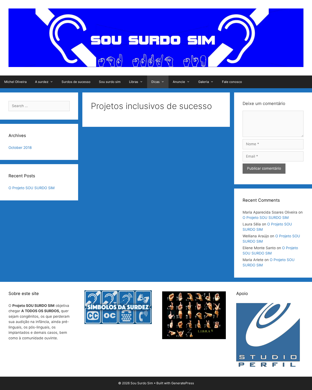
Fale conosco (232, 82)
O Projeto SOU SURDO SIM (31, 188)
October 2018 (20, 147)
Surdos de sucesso (76, 82)
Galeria (203, 82)
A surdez (41, 82)
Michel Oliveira (15, 82)
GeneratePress (182, 383)
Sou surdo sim (110, 82)
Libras (133, 82)
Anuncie (179, 82)
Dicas (155, 82)
